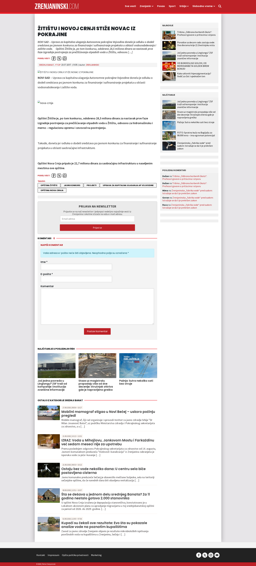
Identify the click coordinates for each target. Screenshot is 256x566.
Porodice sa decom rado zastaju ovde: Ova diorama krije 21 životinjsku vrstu (196, 44)
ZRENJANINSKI (92, 64)
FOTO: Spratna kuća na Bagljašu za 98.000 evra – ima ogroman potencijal (196, 134)
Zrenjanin (145, 6)
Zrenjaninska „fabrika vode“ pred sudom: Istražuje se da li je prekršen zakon (195, 146)
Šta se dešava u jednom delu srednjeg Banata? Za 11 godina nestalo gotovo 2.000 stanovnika (105, 496)
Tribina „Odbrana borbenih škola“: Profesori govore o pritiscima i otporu (196, 33)
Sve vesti (130, 6)
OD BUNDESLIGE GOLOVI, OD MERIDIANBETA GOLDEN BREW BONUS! (193, 66)
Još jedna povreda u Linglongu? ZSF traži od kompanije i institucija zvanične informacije (195, 55)
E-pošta (47, 274)
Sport (172, 6)
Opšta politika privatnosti (75, 555)
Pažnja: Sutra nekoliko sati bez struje (195, 122)
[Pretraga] (219, 6)
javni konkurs (72, 185)
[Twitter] (205, 554)
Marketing (96, 555)
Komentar (47, 286)
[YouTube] (217, 554)
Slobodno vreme (202, 6)
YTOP (58, 64)
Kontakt (40, 555)
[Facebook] (199, 554)
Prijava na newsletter (97, 206)
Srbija (182, 6)
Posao (161, 6)
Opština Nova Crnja (52, 190)
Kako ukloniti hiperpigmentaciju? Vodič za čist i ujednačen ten (194, 75)
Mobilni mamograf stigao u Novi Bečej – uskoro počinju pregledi (108, 413)
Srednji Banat (46, 64)
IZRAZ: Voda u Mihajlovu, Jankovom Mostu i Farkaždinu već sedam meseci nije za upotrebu (107, 442)
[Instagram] (211, 554)
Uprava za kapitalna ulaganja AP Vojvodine (128, 185)
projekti (91, 185)
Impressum (53, 555)
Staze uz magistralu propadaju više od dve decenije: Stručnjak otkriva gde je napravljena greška (196, 114)
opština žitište (49, 185)
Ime (44, 262)
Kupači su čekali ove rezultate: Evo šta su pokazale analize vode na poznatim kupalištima (104, 525)
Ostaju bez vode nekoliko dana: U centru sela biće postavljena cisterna (103, 471)
